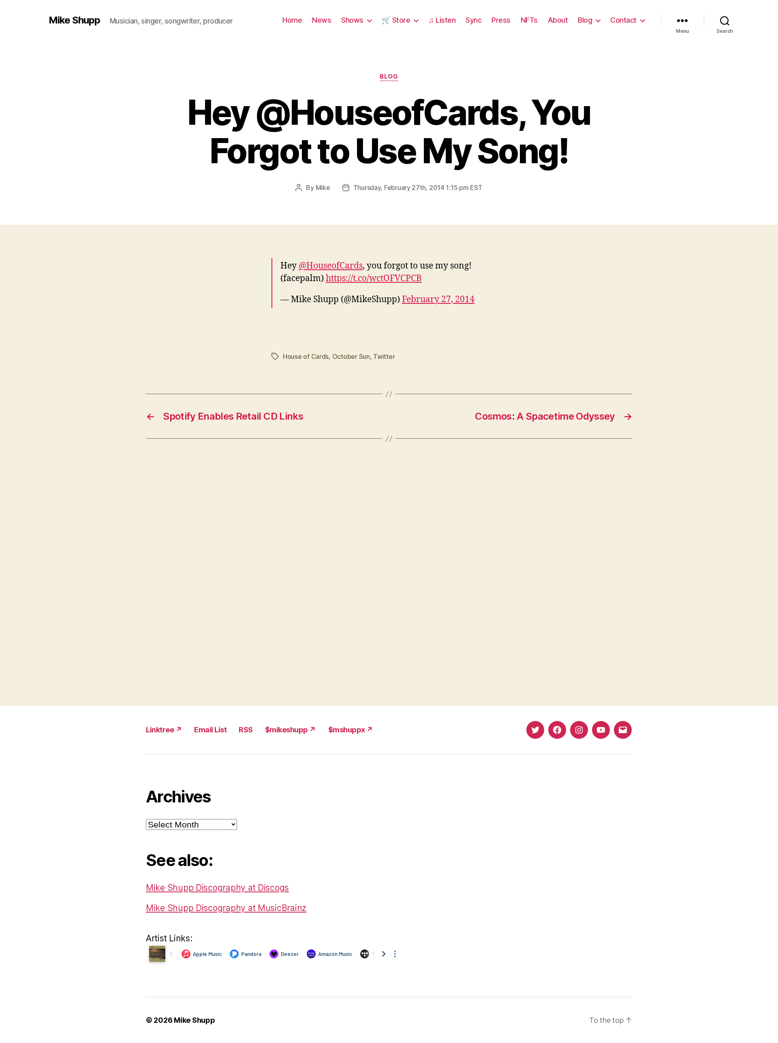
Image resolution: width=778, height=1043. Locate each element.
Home (292, 20)
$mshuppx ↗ (350, 729)
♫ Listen (441, 20)
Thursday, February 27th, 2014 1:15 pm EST (418, 187)
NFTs (529, 20)
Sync (473, 20)
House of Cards (306, 356)
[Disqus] (389, 572)
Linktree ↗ (164, 729)
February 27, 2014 (438, 299)
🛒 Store (396, 20)
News (321, 20)
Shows (352, 20)
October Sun (351, 356)
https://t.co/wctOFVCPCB (374, 278)
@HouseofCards (331, 265)
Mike (323, 187)
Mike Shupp (74, 20)
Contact (623, 20)
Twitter (384, 356)
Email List (210, 729)
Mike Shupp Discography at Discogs (217, 888)
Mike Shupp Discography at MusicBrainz (226, 908)
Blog (585, 20)
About (558, 20)
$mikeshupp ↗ (290, 729)
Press (501, 20)
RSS (246, 729)
